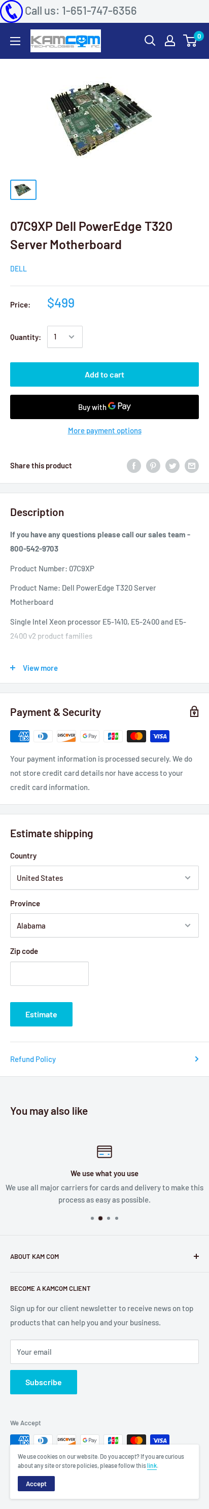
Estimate (41, 1014)
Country (23, 855)
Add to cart (104, 374)
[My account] (170, 40)
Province (25, 903)
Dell (18, 268)
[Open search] (150, 40)
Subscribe (43, 1382)
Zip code (24, 950)
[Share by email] (192, 465)
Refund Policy (33, 1059)
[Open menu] (15, 41)
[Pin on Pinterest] (153, 465)
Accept (36, 1484)
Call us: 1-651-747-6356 (81, 10)
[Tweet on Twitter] (172, 465)
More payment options (105, 430)
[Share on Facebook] (134, 465)
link (152, 1465)
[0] (190, 41)
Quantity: (25, 336)
